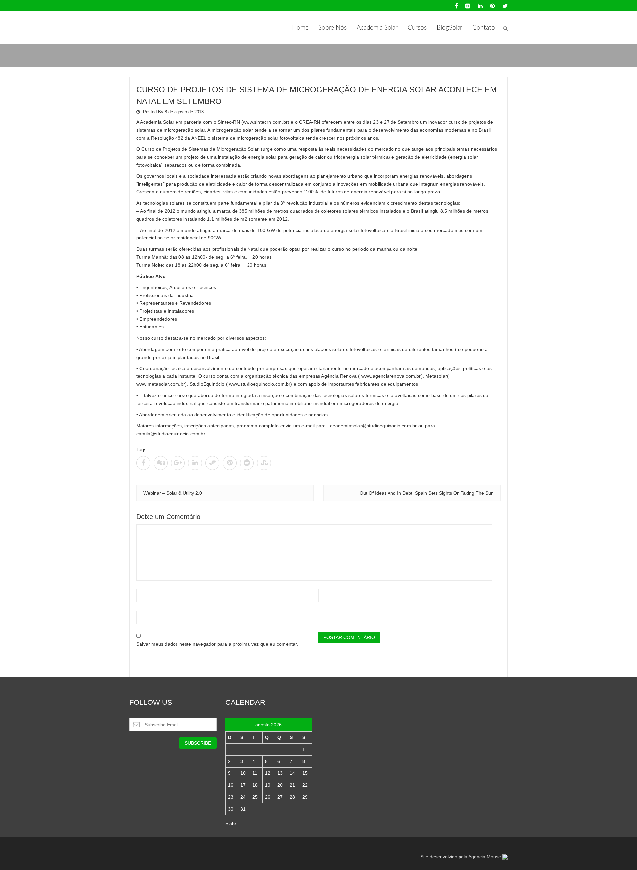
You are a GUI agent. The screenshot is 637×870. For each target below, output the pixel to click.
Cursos (417, 28)
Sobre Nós (332, 28)
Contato (483, 28)
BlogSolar (449, 28)
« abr (230, 823)
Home (300, 28)
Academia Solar (377, 28)
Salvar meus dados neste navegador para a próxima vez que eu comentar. (217, 644)
